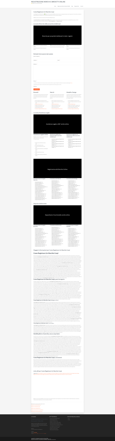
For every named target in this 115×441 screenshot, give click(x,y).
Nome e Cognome (36, 56)
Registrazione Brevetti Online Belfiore (37, 409)
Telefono (35, 60)
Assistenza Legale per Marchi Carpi (57, 108)
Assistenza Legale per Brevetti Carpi (40, 108)
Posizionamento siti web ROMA (43, 439)
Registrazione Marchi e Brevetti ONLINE (48, 2)
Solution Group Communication (51, 439)
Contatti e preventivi (68, 374)
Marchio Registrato (41, 373)
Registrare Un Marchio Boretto (36, 405)
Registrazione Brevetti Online (67, 373)
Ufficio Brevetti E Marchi (53, 374)
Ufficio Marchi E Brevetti (61, 374)
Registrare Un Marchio (59, 373)
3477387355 (35, 432)
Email (59, 60)
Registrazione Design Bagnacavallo (55, 418)
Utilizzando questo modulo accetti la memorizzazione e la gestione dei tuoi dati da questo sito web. (47, 84)
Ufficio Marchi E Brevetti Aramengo (54, 427)
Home (69, 418)
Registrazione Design (75, 373)
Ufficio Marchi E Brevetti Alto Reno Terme (55, 423)
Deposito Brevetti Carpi (39, 104)
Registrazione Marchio (46, 374)
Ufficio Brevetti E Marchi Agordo (54, 429)
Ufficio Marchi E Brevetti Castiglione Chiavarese (56, 424)
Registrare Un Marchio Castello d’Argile (55, 422)
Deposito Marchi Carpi (55, 104)
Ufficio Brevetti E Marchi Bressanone (36, 411)
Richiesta (35, 64)
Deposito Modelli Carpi (71, 104)
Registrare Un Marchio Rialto (54, 428)
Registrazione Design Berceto (35, 408)
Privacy (69, 419)
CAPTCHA (35, 86)
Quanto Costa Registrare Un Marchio (49, 373)
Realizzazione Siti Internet (34, 439)
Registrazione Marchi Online (37, 374)
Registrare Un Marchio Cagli (35, 406)
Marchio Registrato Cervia (53, 419)
